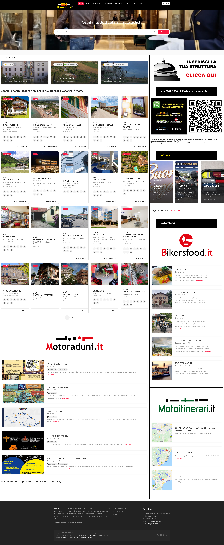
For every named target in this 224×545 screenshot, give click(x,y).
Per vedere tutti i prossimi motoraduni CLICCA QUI (32, 481)
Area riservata (119, 511)
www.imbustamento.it (86, 537)
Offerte (127, 3)
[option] (25, 72)
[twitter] (166, 535)
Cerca (163, 32)
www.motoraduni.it (78, 535)
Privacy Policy (119, 514)
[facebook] (161, 535)
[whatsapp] (158, 535)
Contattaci (142, 3)
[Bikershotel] (64, 5)
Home (81, 3)
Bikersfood (118, 3)
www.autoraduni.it (61, 537)
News (134, 3)
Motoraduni (96, 3)
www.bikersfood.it (104, 535)
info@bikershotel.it (153, 524)
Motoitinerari (108, 3)
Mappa (88, 3)
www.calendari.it (74, 537)
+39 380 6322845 (155, 521)
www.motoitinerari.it (91, 535)
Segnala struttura (120, 508)
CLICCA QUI (177, 210)
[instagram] (163, 535)
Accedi (166, 3)
